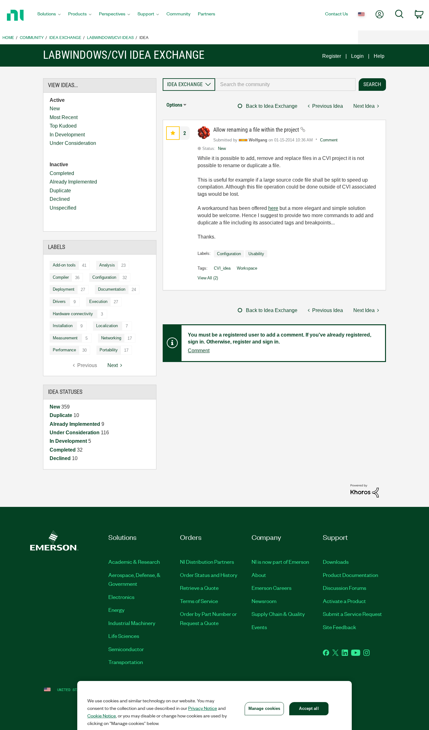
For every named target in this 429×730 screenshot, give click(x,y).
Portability (109, 350)
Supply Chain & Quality (278, 613)
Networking (111, 338)
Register (331, 56)
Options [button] (174, 105)
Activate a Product (344, 600)
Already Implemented (73, 181)
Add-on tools (64, 265)
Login (357, 56)
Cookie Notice (101, 715)
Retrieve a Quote (199, 587)
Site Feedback (339, 626)
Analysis (107, 265)
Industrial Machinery (131, 622)
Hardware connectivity (73, 313)
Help (379, 56)
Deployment (63, 289)
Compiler (61, 277)
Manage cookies (264, 708)
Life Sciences (123, 635)
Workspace (247, 268)
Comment (329, 140)
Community (32, 37)
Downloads (336, 561)
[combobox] (285, 84)
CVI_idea (222, 268)
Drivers (59, 301)
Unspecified (63, 208)
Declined (60, 199)
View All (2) (208, 278)
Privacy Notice (202, 708)
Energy (116, 609)
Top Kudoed (63, 126)
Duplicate (60, 190)
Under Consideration (73, 143)
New (55, 108)
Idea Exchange (65, 37)
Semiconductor (126, 648)
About (259, 574)
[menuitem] (49, 15)
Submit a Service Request (352, 613)
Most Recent (64, 117)
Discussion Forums (344, 587)
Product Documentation (350, 574)
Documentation (111, 289)
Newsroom (264, 600)
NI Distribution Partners (207, 561)
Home (8, 37)
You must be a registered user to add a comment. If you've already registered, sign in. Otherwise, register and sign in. (279, 338)
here (273, 208)
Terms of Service (199, 600)
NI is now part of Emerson (280, 561)
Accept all (308, 708)
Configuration (104, 277)
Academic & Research (134, 561)
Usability (256, 253)
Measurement (65, 338)
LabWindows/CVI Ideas (110, 37)
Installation (63, 325)
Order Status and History (208, 574)
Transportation (125, 661)
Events (259, 626)
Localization (107, 325)
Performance (64, 350)
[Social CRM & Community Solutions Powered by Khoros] (364, 490)
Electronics (121, 596)
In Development (67, 134)
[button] (173, 133)
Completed (62, 173)
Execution (98, 301)
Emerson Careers (271, 587)
